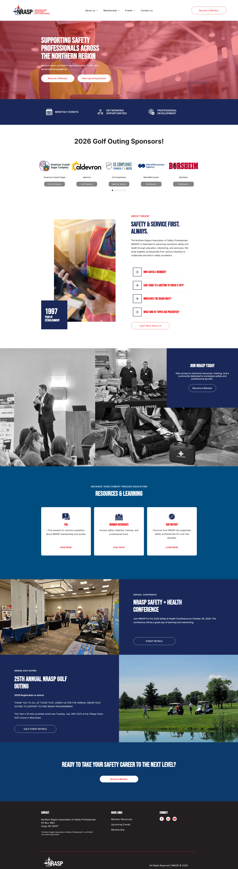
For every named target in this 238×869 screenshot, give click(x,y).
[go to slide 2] (114, 190)
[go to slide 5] (121, 190)
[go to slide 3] (116, 190)
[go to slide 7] (125, 190)
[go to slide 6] (123, 190)
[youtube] (175, 819)
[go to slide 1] (112, 190)
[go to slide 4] (119, 190)
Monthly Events (67, 111)
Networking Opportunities (116, 112)
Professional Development (167, 112)
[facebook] (162, 819)
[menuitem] (92, 10)
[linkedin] (168, 819)
